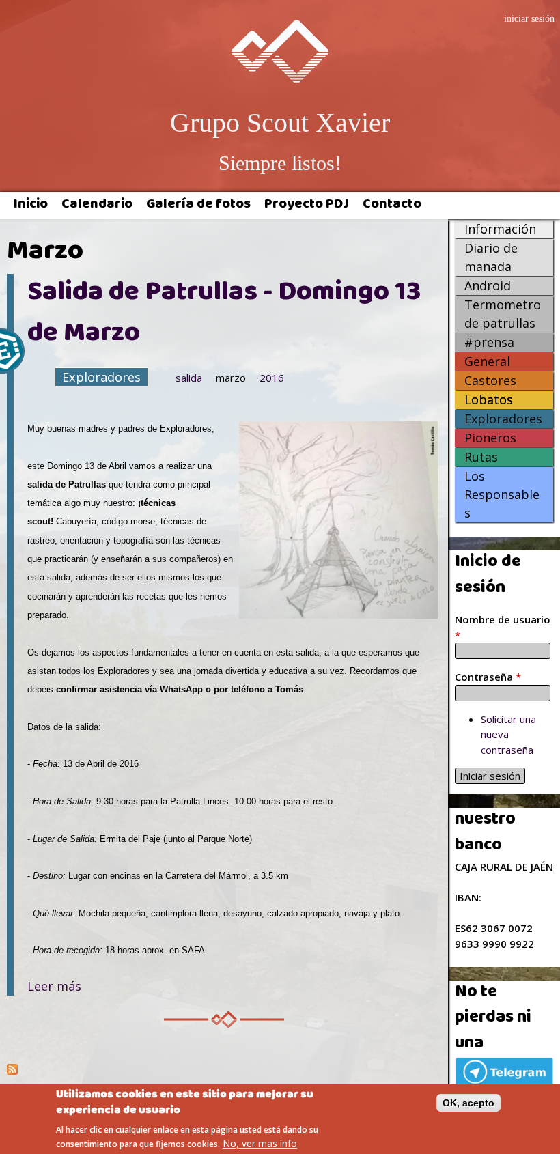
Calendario (96, 205)
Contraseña (488, 677)
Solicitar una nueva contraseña (508, 734)
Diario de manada (491, 257)
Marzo (231, 377)
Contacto (392, 205)
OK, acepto (468, 1102)
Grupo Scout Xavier (280, 122)
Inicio (31, 205)
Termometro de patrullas (502, 313)
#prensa (489, 342)
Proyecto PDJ (306, 205)
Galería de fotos (198, 205)
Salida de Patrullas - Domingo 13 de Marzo (224, 315)
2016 (272, 377)
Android (487, 285)
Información (500, 229)
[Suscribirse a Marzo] (224, 1071)
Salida (189, 377)
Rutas (481, 457)
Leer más (54, 986)
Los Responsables (502, 494)
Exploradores (101, 377)
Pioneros (490, 438)
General (487, 361)
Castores (490, 380)
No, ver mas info (260, 1143)
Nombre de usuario (502, 627)
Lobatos (488, 399)
